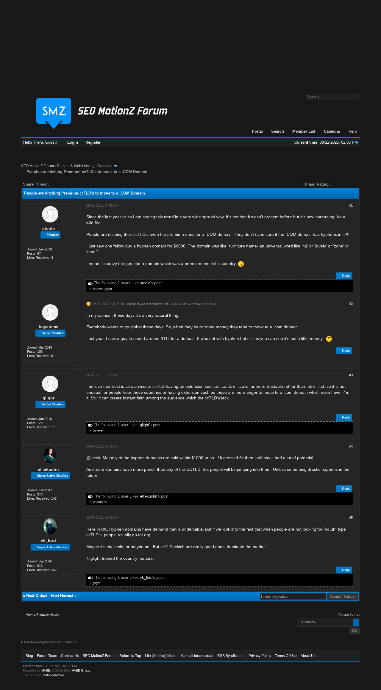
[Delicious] (66, 184)
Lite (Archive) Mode (161, 656)
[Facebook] (54, 184)
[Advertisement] (190, 44)
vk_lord (48, 540)
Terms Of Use (286, 656)
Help (353, 131)
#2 (351, 303)
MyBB (45, 670)
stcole (48, 228)
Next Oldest (36, 595)
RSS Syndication (231, 656)
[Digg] (62, 184)
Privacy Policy (260, 656)
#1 (351, 205)
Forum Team (47, 656)
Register (93, 142)
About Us (308, 656)
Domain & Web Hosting (76, 166)
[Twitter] (58, 184)
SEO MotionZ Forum (37, 166)
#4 (351, 446)
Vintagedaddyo (53, 675)
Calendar (332, 131)
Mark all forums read (196, 656)
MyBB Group (80, 670)
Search (277, 131)
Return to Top (130, 656)
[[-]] (90, 283)
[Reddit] (71, 184)
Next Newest (62, 595)
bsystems (48, 326)
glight (108, 289)
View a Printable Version (43, 614)
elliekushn (48, 469)
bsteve (98, 289)
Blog (29, 656)
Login (72, 142)
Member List (303, 131)
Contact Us (70, 656)
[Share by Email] (81, 184)
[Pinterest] (77, 184)
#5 (351, 517)
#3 (351, 375)
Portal (257, 131)
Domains (105, 166)
